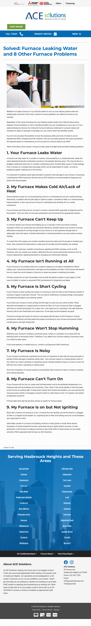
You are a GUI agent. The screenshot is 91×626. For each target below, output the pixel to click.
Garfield (67, 486)
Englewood (23, 480)
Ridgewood (23, 526)
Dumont (24, 474)
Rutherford (23, 532)
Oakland (67, 509)
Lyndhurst (24, 503)
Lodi (67, 497)
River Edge (67, 526)
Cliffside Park (67, 469)
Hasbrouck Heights (24, 497)
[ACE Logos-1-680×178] (45, 10)
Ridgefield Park (67, 520)
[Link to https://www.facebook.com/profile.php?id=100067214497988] (66, 562)
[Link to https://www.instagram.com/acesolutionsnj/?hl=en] (72, 562)
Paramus (67, 514)
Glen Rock (24, 492)
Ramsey (24, 520)
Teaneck (23, 537)
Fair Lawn (67, 480)
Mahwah (67, 503)
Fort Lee (23, 486)
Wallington (24, 543)
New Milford (24, 509)
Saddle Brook (67, 532)
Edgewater (67, 474)
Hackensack (67, 492)
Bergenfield (24, 469)
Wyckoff (67, 543)
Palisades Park (24, 514)
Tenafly (67, 537)
